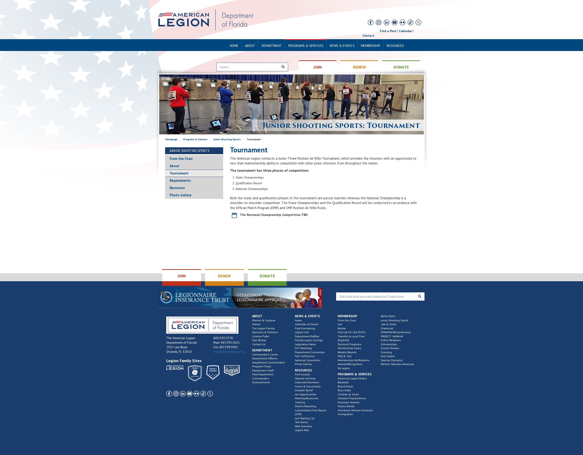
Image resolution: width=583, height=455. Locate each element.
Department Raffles (307, 336)
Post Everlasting (305, 328)
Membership (370, 45)
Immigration (345, 414)
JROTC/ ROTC (388, 316)
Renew (342, 328)
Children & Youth (348, 394)
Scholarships (389, 344)
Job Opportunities (306, 394)
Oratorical (387, 328)
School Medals (390, 348)
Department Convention (310, 352)
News (298, 320)
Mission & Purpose (263, 320)
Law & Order (388, 324)
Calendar (405, 31)
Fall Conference (305, 356)
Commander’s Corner (265, 354)
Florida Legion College (309, 340)
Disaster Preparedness (352, 398)
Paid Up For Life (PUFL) (352, 332)
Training (300, 402)
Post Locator (302, 374)
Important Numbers (307, 382)
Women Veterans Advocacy (397, 364)
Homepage (171, 139)
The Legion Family (263, 328)
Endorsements (261, 382)
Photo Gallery (180, 195)
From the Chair (181, 158)
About (250, 45)
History (256, 324)
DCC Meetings (303, 348)
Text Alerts (301, 422)
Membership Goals (349, 348)
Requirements (180, 180)
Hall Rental (259, 340)
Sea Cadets (388, 356)
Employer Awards (348, 402)
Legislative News (305, 344)
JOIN (318, 67)
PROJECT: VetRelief (392, 336)
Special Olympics (392, 360)
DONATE (401, 67)
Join (340, 324)
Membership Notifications (353, 360)
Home (234, 45)
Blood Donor (345, 386)
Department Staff (263, 370)
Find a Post (388, 31)
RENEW (359, 67)
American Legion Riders (352, 378)
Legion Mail (302, 430)
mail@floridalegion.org (229, 352)
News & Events (342, 45)
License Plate (260, 336)
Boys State (344, 390)
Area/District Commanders (268, 362)
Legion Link (302, 332)
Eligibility (343, 340)
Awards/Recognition (350, 364)
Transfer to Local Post (351, 336)
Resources (395, 45)
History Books (346, 406)
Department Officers (264, 358)
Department (272, 45)
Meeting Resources (306, 398)
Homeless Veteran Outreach (355, 410)
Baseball (343, 382)
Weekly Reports (347, 352)
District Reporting (305, 406)
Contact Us (259, 344)
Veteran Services (305, 378)
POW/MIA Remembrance (396, 332)
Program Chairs (261, 366)
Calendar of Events (306, 324)
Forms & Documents (308, 386)
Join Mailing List (304, 418)
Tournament (179, 173)
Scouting (386, 352)
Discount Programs (349, 344)
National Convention (307, 360)
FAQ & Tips (345, 356)
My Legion (344, 368)
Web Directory (303, 426)
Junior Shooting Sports (227, 139)
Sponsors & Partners (265, 332)
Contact (368, 35)
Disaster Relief (304, 390)
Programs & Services (305, 45)
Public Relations (391, 340)
